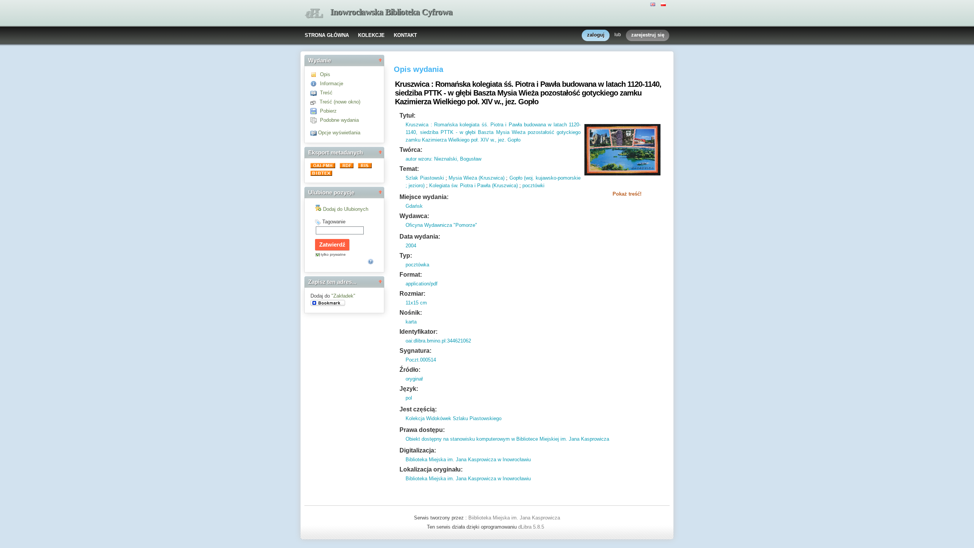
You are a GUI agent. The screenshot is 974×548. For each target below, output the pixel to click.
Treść (326, 93)
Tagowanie (333, 222)
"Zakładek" (343, 296)
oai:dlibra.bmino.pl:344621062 (438, 341)
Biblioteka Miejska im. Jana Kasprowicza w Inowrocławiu (468, 459)
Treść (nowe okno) (340, 102)
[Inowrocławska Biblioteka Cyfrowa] (313, 13)
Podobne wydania (339, 120)
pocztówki (533, 185)
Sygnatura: (415, 350)
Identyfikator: (418, 331)
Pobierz (328, 111)
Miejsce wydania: (424, 197)
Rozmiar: (412, 293)
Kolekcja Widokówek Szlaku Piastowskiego (453, 418)
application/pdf (422, 284)
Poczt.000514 (421, 360)
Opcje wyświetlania (339, 132)
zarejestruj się (647, 35)
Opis (325, 74)
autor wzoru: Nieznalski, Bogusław (443, 159)
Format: (410, 274)
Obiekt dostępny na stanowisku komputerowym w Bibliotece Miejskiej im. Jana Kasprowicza (507, 439)
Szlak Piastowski (425, 178)
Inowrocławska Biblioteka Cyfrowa (391, 12)
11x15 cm (416, 303)
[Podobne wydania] (315, 120)
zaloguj (596, 35)
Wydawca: (414, 216)
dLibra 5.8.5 (532, 527)
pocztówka (417, 265)
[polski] (664, 4)
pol (409, 398)
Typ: (405, 255)
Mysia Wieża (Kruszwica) (477, 178)
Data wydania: (419, 236)
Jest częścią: (418, 409)
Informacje (331, 83)
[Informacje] (315, 83)
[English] (653, 4)
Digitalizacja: (417, 450)
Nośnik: (410, 312)
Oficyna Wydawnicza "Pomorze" (441, 225)
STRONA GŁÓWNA (327, 35)
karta (411, 322)
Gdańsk (414, 206)
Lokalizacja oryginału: (431, 469)
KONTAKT (405, 35)
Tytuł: (407, 115)
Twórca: (410, 150)
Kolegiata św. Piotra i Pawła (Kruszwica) (473, 185)
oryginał (414, 379)
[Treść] (315, 93)
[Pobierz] (315, 111)
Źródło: (409, 369)
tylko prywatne (333, 254)
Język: (408, 389)
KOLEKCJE (371, 35)
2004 (411, 246)
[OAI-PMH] (323, 166)
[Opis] (315, 74)
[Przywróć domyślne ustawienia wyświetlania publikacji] (314, 132)
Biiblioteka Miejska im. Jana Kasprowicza (514, 518)
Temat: (409, 169)
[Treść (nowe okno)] (315, 102)
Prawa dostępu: (422, 430)
